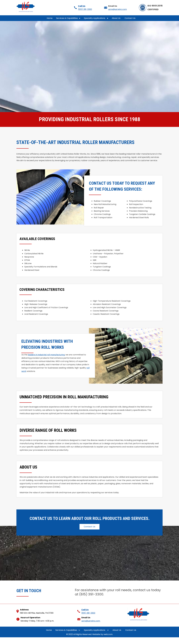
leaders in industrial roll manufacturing (46, 354)
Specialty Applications (95, 18)
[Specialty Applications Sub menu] (107, 18)
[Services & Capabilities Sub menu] (79, 18)
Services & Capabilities (67, 18)
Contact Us (130, 18)
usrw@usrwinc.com (117, 9)
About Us (116, 18)
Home (49, 18)
